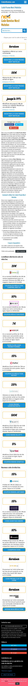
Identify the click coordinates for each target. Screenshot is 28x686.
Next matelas (21, 251)
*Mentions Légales (6, 671)
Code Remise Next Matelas (16, 115)
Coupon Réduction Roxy (14, 314)
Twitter (14, 645)
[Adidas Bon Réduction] (14, 596)
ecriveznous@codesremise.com (14, 626)
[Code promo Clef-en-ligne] (14, 566)
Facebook (9, 124)
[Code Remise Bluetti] (14, 422)
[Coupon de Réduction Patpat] (14, 363)
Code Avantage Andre (14, 521)
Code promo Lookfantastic (14, 405)
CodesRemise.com (8, 2)
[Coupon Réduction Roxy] (14, 303)
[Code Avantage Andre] (14, 508)
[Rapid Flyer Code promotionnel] (14, 330)
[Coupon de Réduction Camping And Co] (14, 273)
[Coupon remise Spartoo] (14, 451)
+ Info (10, 12)
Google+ (14, 128)
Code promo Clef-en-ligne (14, 579)
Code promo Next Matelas (16, 61)
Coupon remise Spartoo (14, 462)
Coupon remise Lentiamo (14, 492)
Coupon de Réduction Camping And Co (14, 286)
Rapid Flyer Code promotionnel (14, 346)
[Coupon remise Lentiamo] (14, 481)
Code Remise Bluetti (14, 435)
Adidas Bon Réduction (14, 609)
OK (17, 684)
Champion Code (14, 550)
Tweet (19, 124)
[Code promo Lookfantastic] (14, 391)
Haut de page (8, 675)
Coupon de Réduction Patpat (14, 374)
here (6, 681)
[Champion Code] (14, 537)
